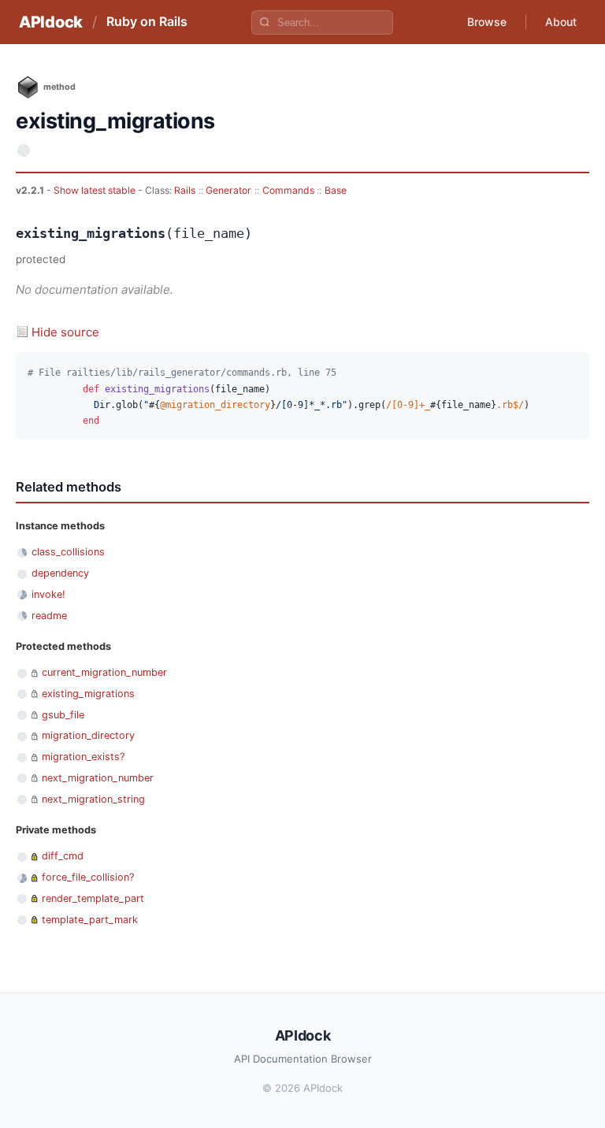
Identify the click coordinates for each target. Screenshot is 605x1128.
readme (49, 616)
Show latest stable (96, 190)
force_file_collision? (88, 877)
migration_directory (88, 735)
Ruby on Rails (146, 21)
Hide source (65, 332)
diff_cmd (63, 856)
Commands (288, 190)
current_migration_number (104, 672)
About (561, 21)
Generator (228, 190)
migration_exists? (83, 757)
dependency (60, 573)
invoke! (48, 594)
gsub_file (63, 715)
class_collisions (68, 552)
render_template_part (93, 898)
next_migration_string (93, 799)
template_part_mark (90, 920)
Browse (487, 21)
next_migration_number (98, 778)
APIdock (51, 22)
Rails (184, 190)
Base (336, 190)
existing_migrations (88, 693)
